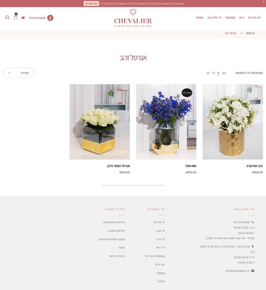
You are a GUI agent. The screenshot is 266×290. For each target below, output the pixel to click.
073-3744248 (241, 222)
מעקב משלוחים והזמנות (112, 239)
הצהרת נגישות (117, 256)
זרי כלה (160, 239)
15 (208, 73)
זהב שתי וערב (254, 166)
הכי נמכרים (91, 3)
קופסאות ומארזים (155, 256)
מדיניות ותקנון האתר (113, 222)
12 (213, 73)
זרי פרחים (159, 222)
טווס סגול (190, 166)
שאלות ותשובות (116, 231)
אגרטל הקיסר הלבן (118, 166)
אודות (122, 247)
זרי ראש (160, 247)
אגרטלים (160, 264)
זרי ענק (161, 231)
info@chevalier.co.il (237, 271)
